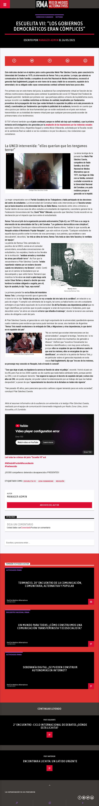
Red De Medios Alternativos (17, 600)
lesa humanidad (45, 481)
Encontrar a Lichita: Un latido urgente (50, 761)
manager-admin (49, 40)
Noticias (59, 17)
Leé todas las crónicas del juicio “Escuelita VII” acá (25, 457)
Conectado (26, 527)
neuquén (60, 481)
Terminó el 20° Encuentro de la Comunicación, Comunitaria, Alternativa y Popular (50, 584)
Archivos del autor (49, 505)
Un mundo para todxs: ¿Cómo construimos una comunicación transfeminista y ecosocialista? (49, 626)
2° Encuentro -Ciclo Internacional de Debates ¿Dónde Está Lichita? (50, 726)
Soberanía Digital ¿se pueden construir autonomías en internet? (50, 668)
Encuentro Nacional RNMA (17, 612)
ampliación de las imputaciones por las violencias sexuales (69, 125)
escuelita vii (30, 481)
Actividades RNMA (14, 570)
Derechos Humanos (44, 17)
